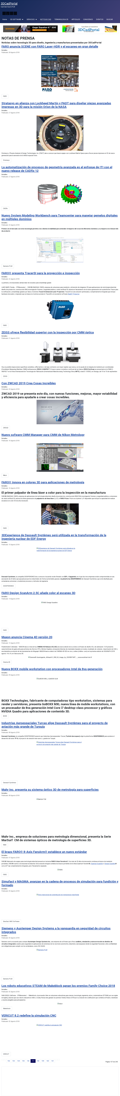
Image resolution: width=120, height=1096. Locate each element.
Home (4, 19)
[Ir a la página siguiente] (56, 1059)
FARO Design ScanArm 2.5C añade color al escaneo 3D (38, 593)
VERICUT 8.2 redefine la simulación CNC (29, 1015)
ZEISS (5, 376)
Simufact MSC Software (11, 921)
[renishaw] (30, 29)
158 (38, 1061)
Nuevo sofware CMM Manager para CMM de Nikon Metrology (43, 435)
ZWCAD (5, 428)
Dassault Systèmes (9, 783)
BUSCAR (110, 19)
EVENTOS (99, 19)
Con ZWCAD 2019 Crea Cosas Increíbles (29, 383)
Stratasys (6, 160)
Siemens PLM (7, 266)
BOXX (5, 716)
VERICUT (6, 1054)
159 (43, 1061)
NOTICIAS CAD (45, 19)
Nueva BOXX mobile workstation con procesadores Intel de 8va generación (52, 669)
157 (33, 1061)
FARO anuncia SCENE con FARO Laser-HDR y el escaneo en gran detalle (50, 46)
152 (8, 1061)
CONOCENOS (88, 19)
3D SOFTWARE (15, 19)
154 (18, 1061)
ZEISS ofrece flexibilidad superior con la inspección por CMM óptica (48, 332)
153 (13, 1061)
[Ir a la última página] (58, 1059)
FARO (5, 96)
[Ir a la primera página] (3, 1059)
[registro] (89, 29)
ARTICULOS (76, 19)
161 (52, 1061)
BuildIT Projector (73, 294)
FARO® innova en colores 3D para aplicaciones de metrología (43, 482)
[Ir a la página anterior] (5, 1059)
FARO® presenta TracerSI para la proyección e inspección (41, 273)
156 (28, 1061)
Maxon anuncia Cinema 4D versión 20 (27, 637)
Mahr (4, 845)
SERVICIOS (31, 19)
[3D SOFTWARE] (22, 19)
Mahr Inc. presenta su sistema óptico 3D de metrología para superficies (50, 789)
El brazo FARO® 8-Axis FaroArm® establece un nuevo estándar (44, 852)
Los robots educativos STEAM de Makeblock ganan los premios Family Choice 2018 (58, 986)
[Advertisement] (59, 1081)
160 (47, 1061)
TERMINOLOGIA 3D (61, 19)
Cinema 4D (6, 662)
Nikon (5, 475)
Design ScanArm (110, 864)
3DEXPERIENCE (8, 586)
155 (23, 1061)
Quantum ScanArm (97, 864)
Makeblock (6, 1008)
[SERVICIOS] (36, 19)
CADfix (5, 208)
